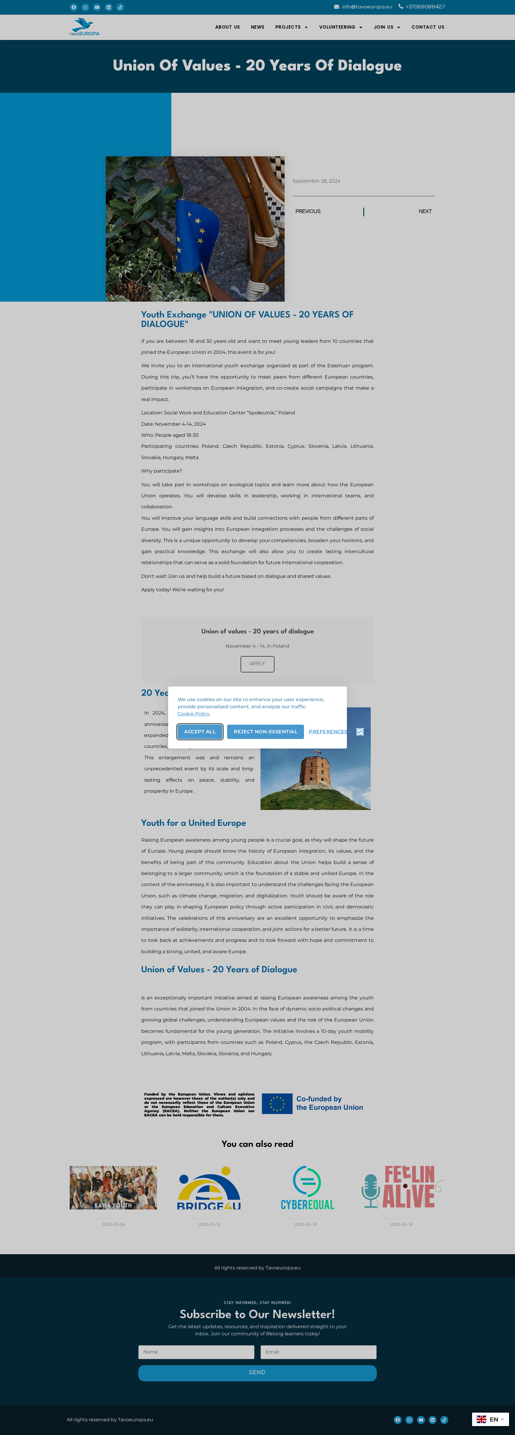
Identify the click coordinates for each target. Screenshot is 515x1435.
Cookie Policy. (194, 714)
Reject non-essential (265, 732)
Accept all (200, 732)
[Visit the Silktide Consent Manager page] (360, 731)
